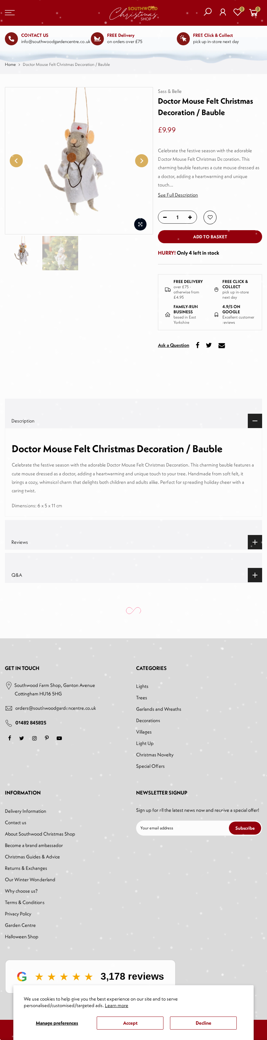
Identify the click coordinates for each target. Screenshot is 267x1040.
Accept (130, 1023)
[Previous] (16, 160)
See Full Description (178, 195)
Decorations (148, 720)
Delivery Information (25, 811)
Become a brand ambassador (34, 845)
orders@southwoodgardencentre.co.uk (55, 708)
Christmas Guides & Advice (32, 857)
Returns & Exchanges (26, 868)
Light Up (145, 743)
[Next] (141, 160)
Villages (144, 732)
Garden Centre (20, 925)
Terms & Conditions (25, 902)
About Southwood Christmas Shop (40, 834)
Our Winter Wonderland (30, 879)
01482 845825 (30, 723)
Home (10, 64)
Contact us (15, 822)
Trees (141, 697)
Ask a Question (173, 345)
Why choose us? (21, 891)
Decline (203, 1023)
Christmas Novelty (155, 754)
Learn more (116, 1005)
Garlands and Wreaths (158, 709)
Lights (142, 686)
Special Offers (150, 766)
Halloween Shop (21, 936)
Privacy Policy (18, 914)
